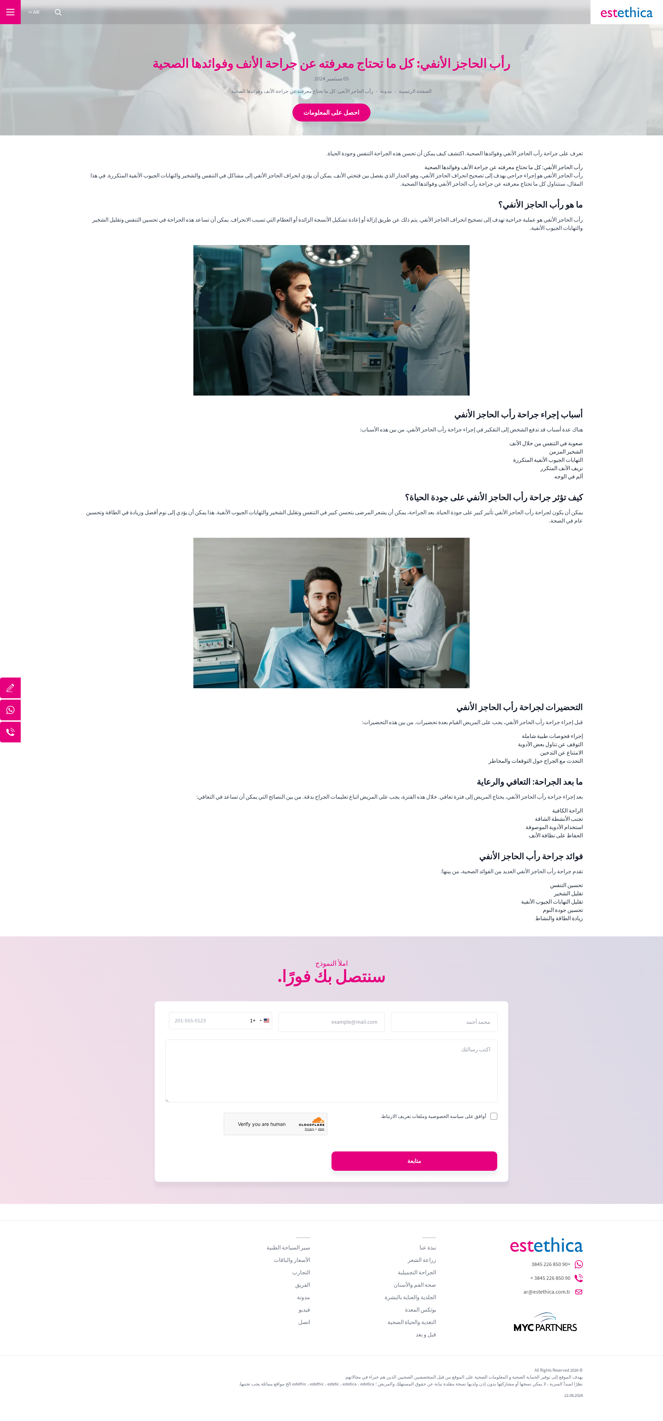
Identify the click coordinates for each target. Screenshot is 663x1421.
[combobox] (260, 1021)
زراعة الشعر (422, 1260)
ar (36, 12)
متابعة (414, 1161)
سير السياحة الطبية (288, 1248)
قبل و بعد (426, 1335)
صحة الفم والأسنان (415, 1285)
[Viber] (10, 732)
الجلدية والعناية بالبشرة (410, 1297)
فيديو (304, 1310)
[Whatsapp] (10, 710)
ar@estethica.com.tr (546, 1292)
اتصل (304, 1322)
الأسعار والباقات (292, 1260)
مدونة (386, 91)
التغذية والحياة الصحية (411, 1322)
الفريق (302, 1285)
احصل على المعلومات (331, 112)
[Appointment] (10, 688)
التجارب (301, 1272)
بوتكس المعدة (420, 1310)
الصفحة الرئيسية (415, 91)
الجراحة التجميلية (417, 1272)
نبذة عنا (428, 1248)
